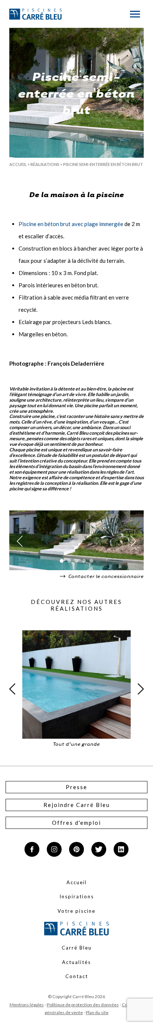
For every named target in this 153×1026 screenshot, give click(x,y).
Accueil (18, 164)
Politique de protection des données (83, 1004)
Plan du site (97, 1012)
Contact (76, 976)
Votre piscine (76, 911)
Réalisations (44, 164)
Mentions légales (27, 1004)
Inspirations (76, 896)
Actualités (76, 962)
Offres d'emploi (76, 822)
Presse (76, 787)
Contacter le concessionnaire (105, 576)
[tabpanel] (76, 541)
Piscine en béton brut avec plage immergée (71, 223)
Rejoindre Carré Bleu (76, 804)
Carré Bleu (77, 948)
